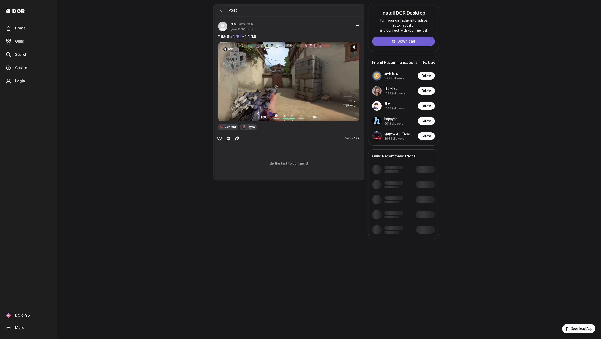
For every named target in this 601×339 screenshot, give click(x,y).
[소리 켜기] (354, 47)
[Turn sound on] (231, 116)
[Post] (221, 10)
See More (428, 62)
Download (406, 41)
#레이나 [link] (235, 36)
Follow (426, 76)
